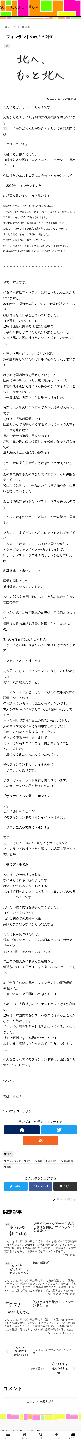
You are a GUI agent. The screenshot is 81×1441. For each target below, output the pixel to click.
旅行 (29, 1161)
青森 (9, 1166)
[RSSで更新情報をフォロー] (40, 1140)
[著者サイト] (22, 1129)
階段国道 (68, 1161)
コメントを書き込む (40, 1401)
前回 (6, 128)
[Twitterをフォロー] (59, 1129)
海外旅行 (53, 1161)
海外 (9, 1153)
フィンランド (13, 1161)
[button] (72, 759)
